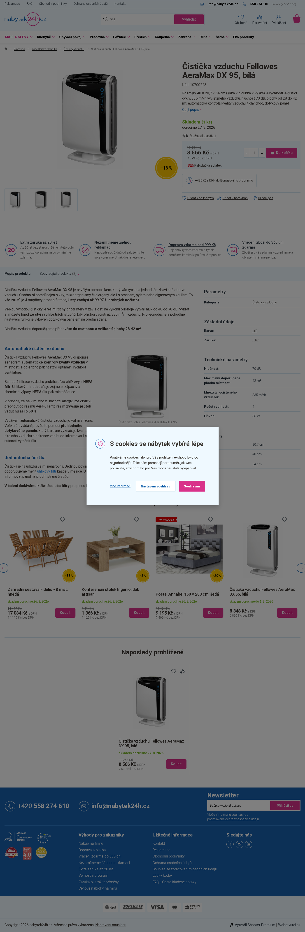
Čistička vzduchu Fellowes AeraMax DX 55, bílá (262, 591)
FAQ (29, 3)
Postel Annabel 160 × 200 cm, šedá (187, 594)
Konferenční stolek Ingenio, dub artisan (110, 591)
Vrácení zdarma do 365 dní (100, 856)
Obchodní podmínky (53, 3)
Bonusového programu (236, 180)
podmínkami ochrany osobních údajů (233, 819)
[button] (41, 609)
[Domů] (5, 49)
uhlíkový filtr (46, 471)
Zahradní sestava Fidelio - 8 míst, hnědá (38, 591)
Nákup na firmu (91, 843)
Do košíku (284, 153)
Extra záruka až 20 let (38, 242)
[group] (42, 568)
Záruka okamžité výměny (99, 882)
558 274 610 (43, 806)
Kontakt (120, 3)
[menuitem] (17, 37)
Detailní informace (241, 109)
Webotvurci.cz (289, 925)
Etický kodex (162, 875)
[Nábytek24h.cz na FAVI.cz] (12, 855)
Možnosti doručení (203, 135)
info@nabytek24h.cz (120, 806)
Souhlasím (192, 486)
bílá (254, 331)
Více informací (120, 486)
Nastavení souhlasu (155, 486)
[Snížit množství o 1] (247, 153)
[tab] (17, 274)
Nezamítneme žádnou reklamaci (112, 244)
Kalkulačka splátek (207, 165)
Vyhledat (189, 19)
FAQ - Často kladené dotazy (174, 882)
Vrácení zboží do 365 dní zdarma (262, 244)
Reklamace (12, 3)
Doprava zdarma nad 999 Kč (192, 245)
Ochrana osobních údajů (91, 3)
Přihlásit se (285, 805)
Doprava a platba (92, 850)
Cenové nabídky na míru (98, 888)
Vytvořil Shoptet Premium (255, 925)
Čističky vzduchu (264, 302)
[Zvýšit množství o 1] (261, 153)
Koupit (176, 764)
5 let (255, 340)
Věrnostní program (93, 875)
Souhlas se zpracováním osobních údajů (185, 869)
